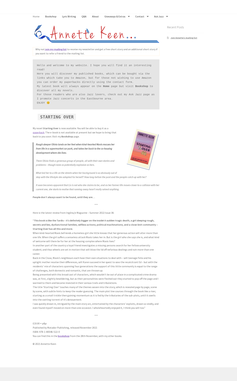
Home (36, 16)
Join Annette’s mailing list (184, 37)
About (95, 16)
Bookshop (50, 16)
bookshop (63, 336)
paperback (38, 132)
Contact (139, 16)
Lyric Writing (69, 16)
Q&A (84, 16)
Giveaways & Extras (114, 16)
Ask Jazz (159, 16)
